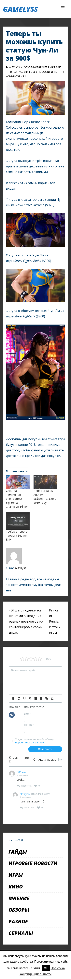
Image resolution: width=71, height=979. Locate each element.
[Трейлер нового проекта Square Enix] (18, 521)
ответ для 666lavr (40, 794)
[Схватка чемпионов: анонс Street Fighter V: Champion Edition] (18, 482)
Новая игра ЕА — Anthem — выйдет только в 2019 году (45, 496)
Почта (29, 724)
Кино (15, 886)
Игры (54, 72)
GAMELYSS (20, 9)
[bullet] (41, 698)
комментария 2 (16, 76)
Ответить (26, 785)
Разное (18, 921)
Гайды (17, 851)
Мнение (19, 898)
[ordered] (35, 698)
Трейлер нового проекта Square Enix (17, 535)
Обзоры (18, 909)
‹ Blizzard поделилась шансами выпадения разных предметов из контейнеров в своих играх (26, 621)
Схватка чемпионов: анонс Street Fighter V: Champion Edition (17, 498)
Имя (27, 713)
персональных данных (29, 742)
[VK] (12, 714)
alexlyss (20, 568)
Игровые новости (38, 72)
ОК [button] (46, 968)
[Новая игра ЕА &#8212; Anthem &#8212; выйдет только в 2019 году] (45, 482)
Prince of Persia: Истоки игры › (55, 621)
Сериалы (20, 933)
